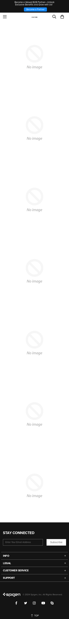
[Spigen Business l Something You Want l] (34, 17)
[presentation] (34, 271)
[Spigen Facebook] (17, 603)
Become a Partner (35, 9)
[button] (62, 16)
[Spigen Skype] (52, 603)
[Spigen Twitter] (25, 603)
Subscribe (56, 542)
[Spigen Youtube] (43, 603)
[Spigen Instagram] (34, 603)
